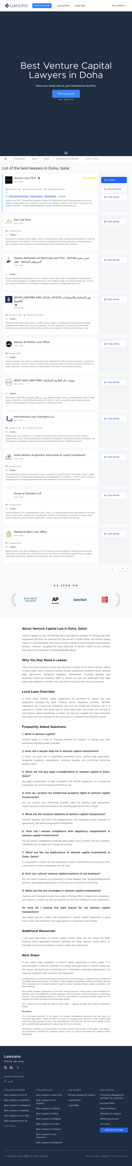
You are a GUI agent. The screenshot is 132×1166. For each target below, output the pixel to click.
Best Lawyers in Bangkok (48, 1119)
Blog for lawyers (108, 1108)
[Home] (5, 159)
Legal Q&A (80, 6)
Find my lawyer (66, 94)
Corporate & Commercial (67, 159)
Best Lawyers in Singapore (17, 1105)
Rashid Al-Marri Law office (30, 532)
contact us (69, 1032)
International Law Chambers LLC (34, 417)
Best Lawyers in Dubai (47, 1114)
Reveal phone (114, 189)
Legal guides (63, 6)
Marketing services (109, 1119)
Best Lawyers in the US (15, 1095)
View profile (113, 197)
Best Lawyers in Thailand (16, 1111)
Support (105, 1156)
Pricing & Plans (107, 1103)
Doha (46, 159)
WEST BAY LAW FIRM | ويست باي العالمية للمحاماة (44, 380)
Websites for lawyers (110, 1114)
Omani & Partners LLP (27, 493)
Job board (105, 1124)
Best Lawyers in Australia (16, 1100)
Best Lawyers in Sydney (48, 1108)
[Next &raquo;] (127, 568)
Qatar (34, 159)
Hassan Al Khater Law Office (32, 342)
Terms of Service (119, 1156)
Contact (111, 180)
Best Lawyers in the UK (15, 1121)
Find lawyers (19, 159)
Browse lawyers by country (81, 1095)
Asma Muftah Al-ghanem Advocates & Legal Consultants (49, 455)
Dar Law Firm (22, 219)
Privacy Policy (92, 1156)
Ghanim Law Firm (25, 178)
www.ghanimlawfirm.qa (56, 189)
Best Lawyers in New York (49, 1095)
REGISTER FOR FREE (114, 1130)
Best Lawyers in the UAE (16, 1116)
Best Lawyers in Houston (48, 1129)
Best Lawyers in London (48, 1124)
